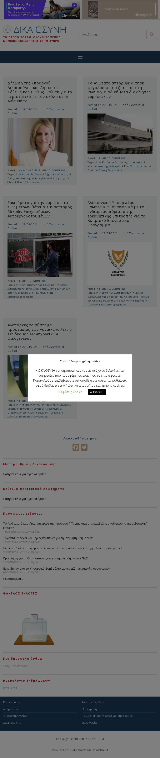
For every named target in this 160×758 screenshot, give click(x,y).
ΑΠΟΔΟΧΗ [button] (96, 392)
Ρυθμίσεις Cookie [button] (70, 392)
